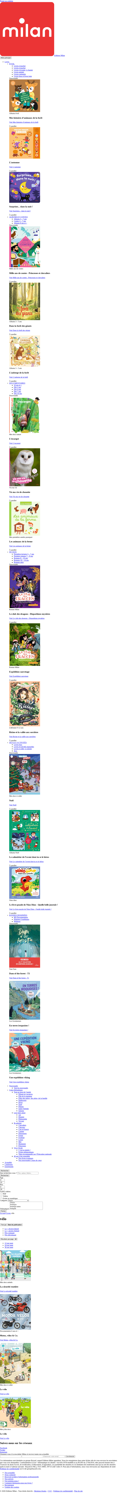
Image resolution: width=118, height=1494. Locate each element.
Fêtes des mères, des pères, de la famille (32, 1098)
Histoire (21, 1117)
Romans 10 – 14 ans (21, 560)
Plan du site (78, 1491)
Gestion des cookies (12, 1487)
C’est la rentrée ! (24, 1150)
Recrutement (9, 1485)
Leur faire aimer (19, 1113)
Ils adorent (17, 1123)
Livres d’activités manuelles (24, 747)
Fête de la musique (25, 1096)
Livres (7, 62)
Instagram (3, 1452)
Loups (20, 1140)
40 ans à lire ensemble (22, 1156)
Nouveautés (13, 1086)
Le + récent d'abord (12, 1229)
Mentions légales (40, 1491)
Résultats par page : (8, 1239)
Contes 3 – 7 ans (20, 221)
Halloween (22, 1100)
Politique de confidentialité (9, 1469)
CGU (50, 1491)
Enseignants (9, 1167)
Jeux (15, 751)
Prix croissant (9, 1233)
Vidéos (5, 1196)
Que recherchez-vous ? (8, 1173)
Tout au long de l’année (22, 1092)
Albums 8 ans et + (20, 223)
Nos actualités (10, 1473)
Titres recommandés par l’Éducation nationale (35, 1154)
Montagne (22, 1144)
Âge (1, 1178)
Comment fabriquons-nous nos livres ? (19, 1483)
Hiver (20, 1102)
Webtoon (17, 921)
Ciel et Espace (23, 1129)
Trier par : (11, 1225)
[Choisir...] (26, 1203)
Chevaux (21, 1127)
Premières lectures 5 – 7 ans (24, 554)
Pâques (21, 1107)
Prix (1, 1185)
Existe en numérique (10, 1198)
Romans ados (19, 562)
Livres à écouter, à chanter (23, 70)
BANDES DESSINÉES (18, 915)
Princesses (22, 1146)
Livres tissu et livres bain (23, 76)
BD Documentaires (21, 917)
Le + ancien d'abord (12, 1231)
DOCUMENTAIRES (17, 383)
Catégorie (3, 1200)
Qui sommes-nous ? (12, 1481)
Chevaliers (22, 1125)
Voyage (21, 1121)
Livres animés (19, 72)
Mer (19, 1142)
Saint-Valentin (23, 1109)
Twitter (2, 1450)
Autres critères (5, 1192)
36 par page (9, 1247)
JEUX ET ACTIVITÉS (18, 743)
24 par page (9, 1245)
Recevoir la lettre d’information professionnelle (22, 1477)
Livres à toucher (20, 66)
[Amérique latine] (26, 1207)
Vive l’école (18, 1148)
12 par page (9, 1243)
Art (19, 1115)
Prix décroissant (10, 1235)
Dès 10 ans (18, 393)
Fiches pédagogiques (26, 1152)
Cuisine (21, 1131)
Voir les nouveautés (21, 1088)
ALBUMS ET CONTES (18, 217)
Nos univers (9, 1479)
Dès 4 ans (17, 389)
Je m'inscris (70, 1456)
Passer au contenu (6, 1)
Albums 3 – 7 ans (20, 219)
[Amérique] (26, 1205)
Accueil (3, 1213)
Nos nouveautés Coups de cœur (30, 1160)
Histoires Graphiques (21, 919)
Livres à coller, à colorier (23, 749)
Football (21, 1138)
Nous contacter (10, 1475)
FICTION (13, 552)
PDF (4, 1194)
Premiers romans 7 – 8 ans (23, 556)
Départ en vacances (25, 1094)
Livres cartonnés (20, 74)
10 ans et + (18, 385)
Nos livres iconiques (25, 1158)
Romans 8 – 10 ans (21, 558)
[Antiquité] (26, 1209)
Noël (20, 1105)
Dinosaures (22, 1133)
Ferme (20, 1136)
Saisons (21, 1111)
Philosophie (22, 1119)
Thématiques (4, 1209)
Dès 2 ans (17, 387)
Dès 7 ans (17, 391)
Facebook (3, 1448)
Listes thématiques (16, 1090)
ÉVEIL (12, 64)
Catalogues (9, 1164)
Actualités (8, 1162)
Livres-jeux (18, 745)
